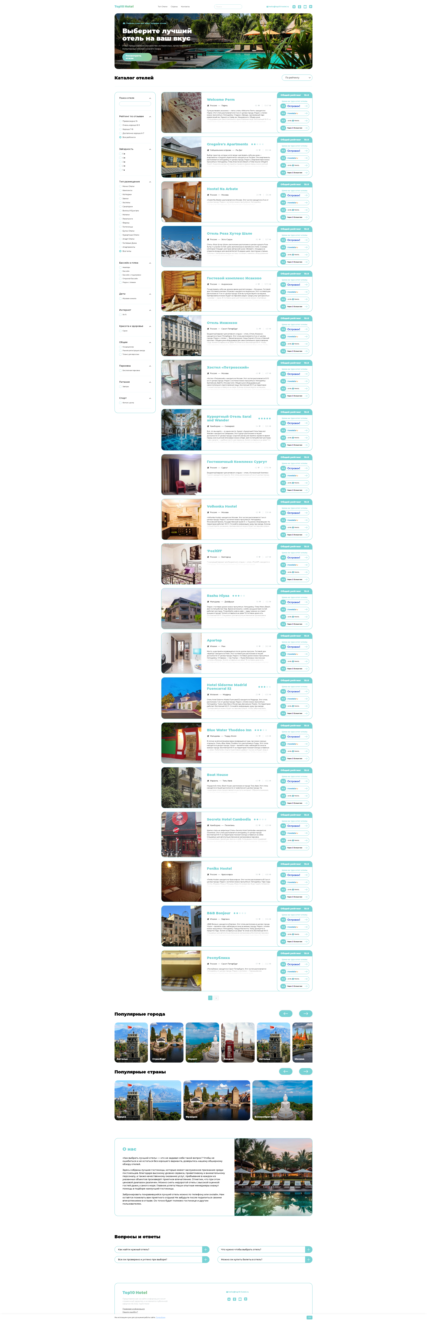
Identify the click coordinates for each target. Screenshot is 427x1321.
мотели (126, 215)
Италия (213, 646)
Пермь (224, 106)
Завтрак (126, 387)
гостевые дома (130, 243)
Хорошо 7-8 (128, 129)
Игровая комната (129, 298)
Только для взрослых (131, 354)
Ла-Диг (239, 150)
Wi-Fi (125, 315)
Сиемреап (229, 426)
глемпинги (128, 219)
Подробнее (160, 1317)
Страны (174, 7)
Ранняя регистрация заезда (134, 351)
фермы (126, 223)
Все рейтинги (129, 137)
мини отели (128, 186)
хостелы (126, 203)
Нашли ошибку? (130, 1312)
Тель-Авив (227, 781)
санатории (128, 207)
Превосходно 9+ (130, 121)
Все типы (127, 251)
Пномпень (230, 825)
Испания (214, 695)
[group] (131, 1043)
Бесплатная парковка (131, 370)
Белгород (226, 557)
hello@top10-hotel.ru (279, 7)
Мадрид (227, 695)
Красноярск (227, 874)
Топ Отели (162, 7)
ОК (309, 1317)
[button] (285, 1013)
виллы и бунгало (131, 211)
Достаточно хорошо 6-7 (133, 133)
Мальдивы (215, 602)
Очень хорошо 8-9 (131, 125)
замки (126, 199)
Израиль (214, 781)
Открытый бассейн (130, 279)
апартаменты (129, 247)
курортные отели (131, 235)
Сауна (125, 331)
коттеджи (127, 194)
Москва (225, 195)
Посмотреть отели (133, 57)
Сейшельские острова (220, 150)
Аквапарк (126, 267)
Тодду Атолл (230, 736)
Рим (223, 646)
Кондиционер (128, 347)
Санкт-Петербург (229, 329)
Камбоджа (215, 426)
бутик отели (128, 231)
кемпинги (127, 190)
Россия (213, 106)
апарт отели (128, 239)
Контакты (185, 7)
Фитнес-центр (128, 403)
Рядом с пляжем (129, 282)
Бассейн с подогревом (132, 275)
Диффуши (229, 602)
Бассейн (126, 271)
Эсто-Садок (226, 239)
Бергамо (225, 919)
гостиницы (128, 227)
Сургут (224, 468)
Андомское (226, 284)
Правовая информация (134, 1309)
